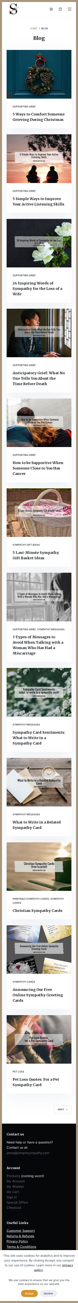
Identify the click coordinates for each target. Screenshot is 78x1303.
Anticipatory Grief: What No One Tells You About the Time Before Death (39, 378)
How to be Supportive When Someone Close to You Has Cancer (38, 468)
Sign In (12, 1197)
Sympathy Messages (51, 629)
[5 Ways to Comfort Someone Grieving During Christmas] (39, 74)
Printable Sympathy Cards (31, 898)
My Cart (13, 1192)
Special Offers (17, 1202)
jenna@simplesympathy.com (28, 1153)
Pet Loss (18, 1071)
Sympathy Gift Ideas (26, 544)
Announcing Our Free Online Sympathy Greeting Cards (38, 995)
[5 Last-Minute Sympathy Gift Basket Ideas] (39, 512)
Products (13, 1176)
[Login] (51, 9)
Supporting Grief (24, 106)
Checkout (14, 1208)
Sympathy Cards (24, 981)
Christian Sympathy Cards (37, 910)
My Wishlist (15, 1187)
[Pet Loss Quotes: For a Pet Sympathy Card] (39, 1039)
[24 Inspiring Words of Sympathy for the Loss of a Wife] (39, 243)
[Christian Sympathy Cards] (39, 866)
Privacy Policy (17, 1241)
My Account (16, 1181)
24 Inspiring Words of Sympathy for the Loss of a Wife (37, 288)
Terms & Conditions (21, 1247)
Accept (29, 1293)
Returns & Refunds (20, 1236)
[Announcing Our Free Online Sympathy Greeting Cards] (39, 949)
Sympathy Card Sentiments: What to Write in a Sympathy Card (39, 738)
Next (61, 1109)
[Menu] (69, 9)
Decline (48, 1293)
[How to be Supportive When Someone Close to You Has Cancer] (39, 423)
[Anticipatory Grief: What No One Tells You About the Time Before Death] (39, 333)
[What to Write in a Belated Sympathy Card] (39, 782)
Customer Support (21, 1231)
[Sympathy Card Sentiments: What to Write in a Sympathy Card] (39, 692)
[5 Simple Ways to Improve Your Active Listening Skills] (39, 158)
